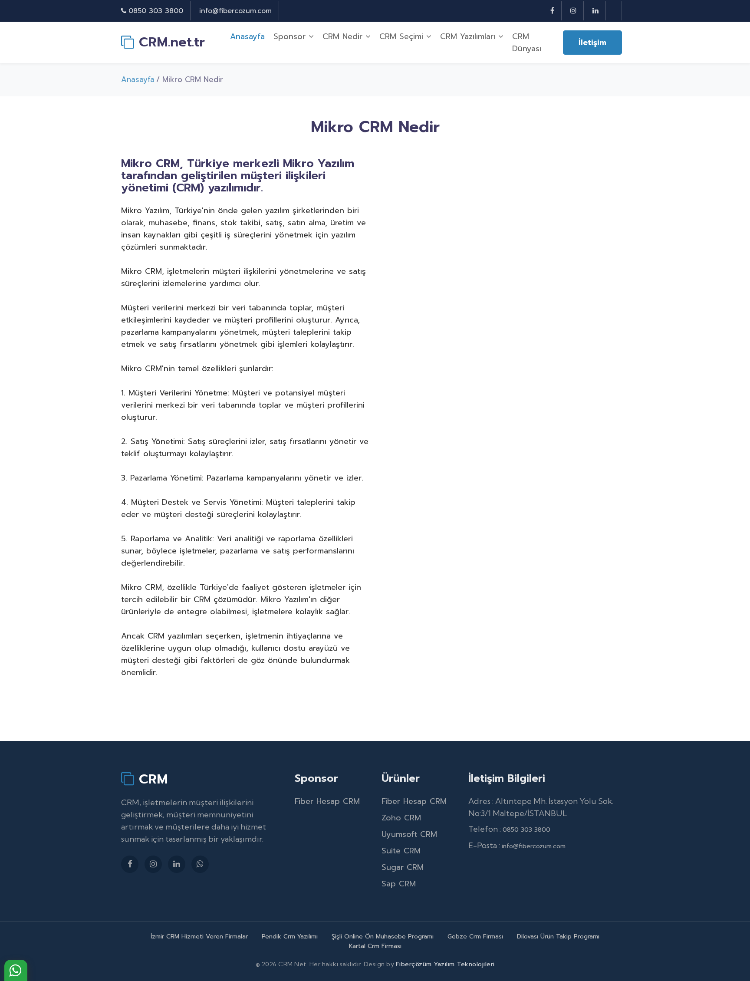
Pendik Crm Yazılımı (290, 936)
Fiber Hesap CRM (327, 801)
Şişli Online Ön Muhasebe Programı (383, 936)
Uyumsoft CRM (409, 834)
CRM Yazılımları (469, 36)
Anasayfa (247, 36)
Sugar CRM (403, 867)
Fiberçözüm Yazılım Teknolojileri (445, 964)
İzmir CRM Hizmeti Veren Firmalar (199, 936)
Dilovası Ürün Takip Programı (558, 936)
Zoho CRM (401, 818)
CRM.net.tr (169, 42)
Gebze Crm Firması (475, 936)
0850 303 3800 (155, 11)
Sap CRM (399, 884)
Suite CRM (401, 851)
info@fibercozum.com (235, 11)
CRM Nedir (343, 36)
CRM (151, 778)
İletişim (592, 42)
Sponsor (291, 36)
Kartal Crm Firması (375, 946)
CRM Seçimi (402, 36)
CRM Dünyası (526, 42)
